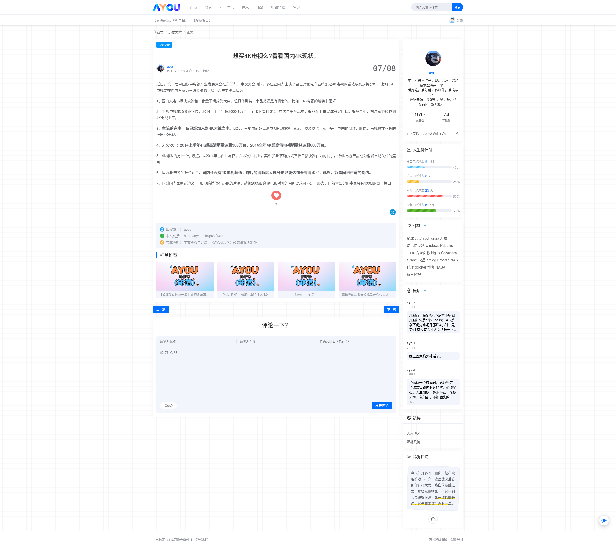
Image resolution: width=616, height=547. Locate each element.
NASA (440, 267)
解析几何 (413, 441)
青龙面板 (423, 252)
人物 (443, 238)
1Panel (412, 259)
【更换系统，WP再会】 (170, 20)
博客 (431, 267)
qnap (435, 238)
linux (411, 252)
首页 (193, 7)
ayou (170, 66)
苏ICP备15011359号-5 (446, 539)
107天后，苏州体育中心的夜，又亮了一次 (429, 133)
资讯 (208, 7)
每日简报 (414, 274)
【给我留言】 (202, 20)
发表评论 (382, 406)
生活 (230, 7)
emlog (431, 259)
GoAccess (449, 252)
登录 (296, 7)
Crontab (443, 259)
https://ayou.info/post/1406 (204, 235)
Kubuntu (446, 245)
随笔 (259, 7)
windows (432, 245)
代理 (410, 267)
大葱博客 (413, 433)
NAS (454, 259)
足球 (410, 238)
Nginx (435, 252)
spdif (426, 238)
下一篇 (391, 309)
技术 (245, 7)
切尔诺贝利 (416, 245)
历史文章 (175, 32)
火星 (422, 259)
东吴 (418, 238)
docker (420, 267)
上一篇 (160, 309)
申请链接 (278, 7)
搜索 (458, 7)
